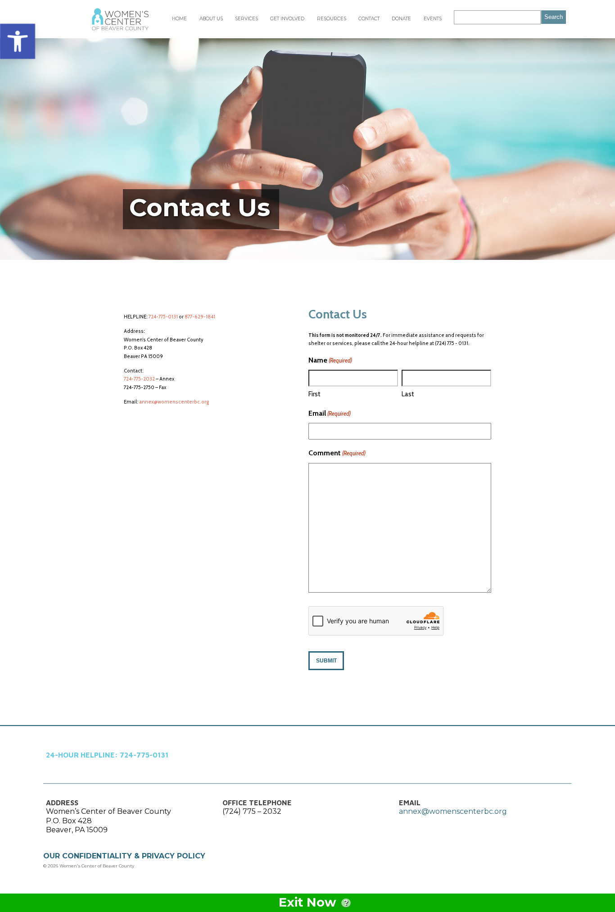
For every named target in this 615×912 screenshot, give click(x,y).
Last (408, 394)
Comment (337, 453)
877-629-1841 (200, 316)
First (314, 394)
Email (329, 413)
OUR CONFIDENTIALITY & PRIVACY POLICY (124, 856)
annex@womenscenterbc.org (174, 402)
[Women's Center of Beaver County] (120, 19)
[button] (17, 41)
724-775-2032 (139, 379)
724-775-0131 (163, 316)
